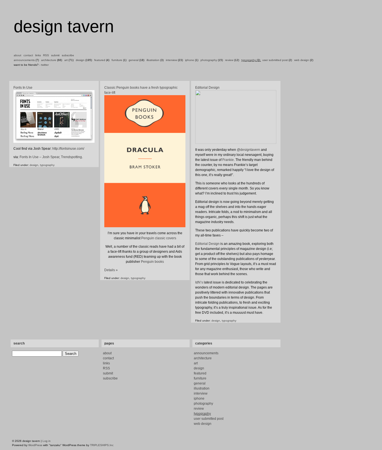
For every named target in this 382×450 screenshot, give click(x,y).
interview (171, 60)
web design (301, 60)
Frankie (228, 160)
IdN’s (199, 282)
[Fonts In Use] (54, 141)
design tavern (64, 26)
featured (99, 60)
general (133, 60)
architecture (48, 60)
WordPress (35, 445)
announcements (24, 60)
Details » (111, 270)
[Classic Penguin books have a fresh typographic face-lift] (144, 161)
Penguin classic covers (158, 238)
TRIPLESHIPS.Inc (102, 445)
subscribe (68, 55)
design (80, 60)
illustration (153, 60)
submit (55, 55)
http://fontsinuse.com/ (68, 149)
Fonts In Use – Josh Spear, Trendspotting (51, 157)
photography (209, 60)
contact (28, 55)
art (66, 60)
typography (248, 60)
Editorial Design (207, 88)
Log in (47, 440)
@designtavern (248, 150)
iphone (189, 60)
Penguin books (152, 262)
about (17, 55)
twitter (45, 64)
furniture (117, 60)
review (229, 60)
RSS (46, 55)
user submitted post (275, 60)
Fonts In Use (22, 88)
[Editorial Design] (235, 117)
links (38, 55)
